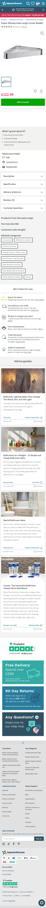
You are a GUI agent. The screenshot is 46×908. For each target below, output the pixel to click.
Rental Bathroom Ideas (14, 520)
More (41, 329)
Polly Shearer (8, 548)
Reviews (7, 200)
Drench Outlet (7, 812)
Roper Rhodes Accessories (12, 265)
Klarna (27, 818)
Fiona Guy (7, 417)
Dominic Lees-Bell (10, 625)
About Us (5, 807)
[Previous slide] (2, 10)
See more (27, 352)
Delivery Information (9, 795)
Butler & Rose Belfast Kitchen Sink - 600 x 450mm (11, 781)
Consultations (11, 162)
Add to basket (31, 102)
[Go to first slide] (44, 10)
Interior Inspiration (34, 417)
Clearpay (28, 822)
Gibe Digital (12, 901)
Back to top (23, 743)
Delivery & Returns (12, 192)
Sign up (39, 838)
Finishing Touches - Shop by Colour (14, 252)
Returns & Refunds (8, 799)
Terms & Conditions (26, 892)
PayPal (27, 814)
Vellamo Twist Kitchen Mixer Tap (11, 766)
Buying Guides (11, 167)
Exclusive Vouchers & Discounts (32, 808)
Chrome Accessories (10, 246)
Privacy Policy (7, 896)
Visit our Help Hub (8, 871)
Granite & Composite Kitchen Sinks (32, 768)
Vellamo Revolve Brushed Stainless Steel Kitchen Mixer (10, 773)
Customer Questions (13, 208)
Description (8, 176)
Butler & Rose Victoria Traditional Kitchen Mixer (10, 760)
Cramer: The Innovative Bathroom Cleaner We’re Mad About (19, 587)
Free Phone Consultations (33, 790)
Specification (9, 184)
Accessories (7, 240)
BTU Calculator (30, 803)
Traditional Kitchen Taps (33, 753)
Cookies (17, 896)
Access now (20, 342)
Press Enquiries (30, 826)
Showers (4, 19)
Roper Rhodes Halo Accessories (13, 271)
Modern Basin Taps (31, 774)
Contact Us (5, 816)
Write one (24, 27)
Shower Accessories (16, 19)
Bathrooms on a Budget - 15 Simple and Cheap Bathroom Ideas (22, 456)
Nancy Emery (8, 482)
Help (8, 157)
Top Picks (37, 482)
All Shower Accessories (23, 240)
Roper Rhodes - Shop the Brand (13, 258)
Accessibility (26, 896)
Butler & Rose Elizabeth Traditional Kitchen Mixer (10, 754)
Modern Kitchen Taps (32, 757)
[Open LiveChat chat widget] (41, 902)
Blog (26, 795)
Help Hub (5, 790)
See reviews (39, 300)
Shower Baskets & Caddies (35, 19)
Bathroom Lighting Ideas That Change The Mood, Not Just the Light (21, 398)
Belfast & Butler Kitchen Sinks (33, 762)
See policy (35, 310)
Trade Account (7, 803)
